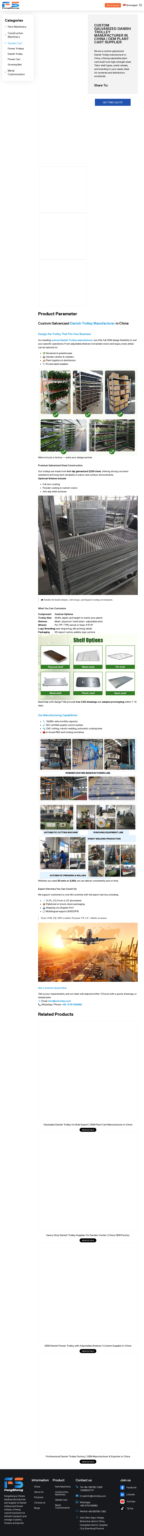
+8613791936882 (89, 1505)
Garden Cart (61, 1500)
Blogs (37, 1508)
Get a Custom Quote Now (52, 988)
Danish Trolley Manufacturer (92, 323)
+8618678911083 (97, 1511)
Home (37, 1486)
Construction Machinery (61, 1493)
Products (38, 1497)
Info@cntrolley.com (96, 1496)
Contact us (39, 1502)
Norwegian (132, 5)
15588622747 (87, 1490)
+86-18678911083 (92, 1487)
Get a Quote (113, 5)
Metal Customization (62, 1506)
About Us (38, 1492)
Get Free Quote (113, 102)
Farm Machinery (63, 1486)
